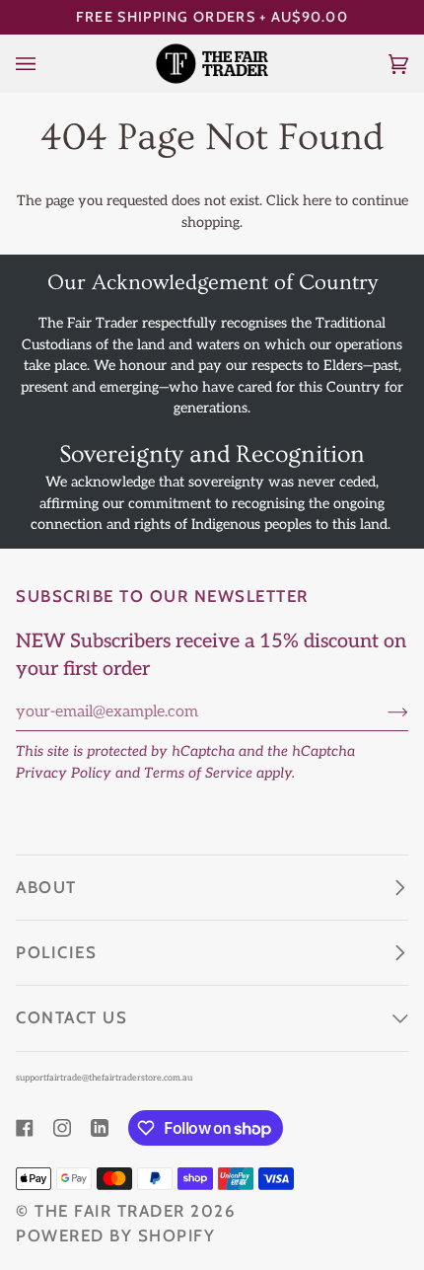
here (317, 200)
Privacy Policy (63, 773)
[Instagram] (62, 1128)
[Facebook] (25, 1128)
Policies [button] (56, 952)
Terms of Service (198, 773)
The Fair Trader (110, 1211)
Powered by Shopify (115, 1235)
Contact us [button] (71, 1017)
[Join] (382, 711)
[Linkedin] (99, 1128)
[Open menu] (45, 63)
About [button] (46, 887)
